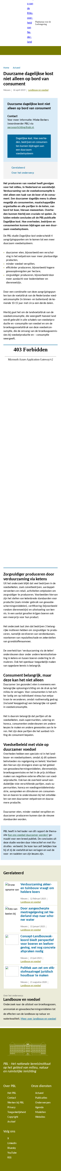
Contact (11, 1098)
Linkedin (11, 1143)
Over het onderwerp (23, 173)
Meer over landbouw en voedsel (38, 1019)
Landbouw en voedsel (38, 90)
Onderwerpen (42, 1102)
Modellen (40, 1112)
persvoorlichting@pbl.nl (20, 127)
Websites (40, 1117)
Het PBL (11, 1093)
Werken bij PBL (15, 1102)
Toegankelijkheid (16, 1112)
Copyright (12, 1117)
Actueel (39, 1093)
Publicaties (41, 1098)
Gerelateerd (18, 167)
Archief (11, 1121)
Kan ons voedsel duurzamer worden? (28, 835)
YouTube (12, 1153)
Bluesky (11, 1148)
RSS (9, 1157)
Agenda (39, 1107)
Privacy (11, 1107)
